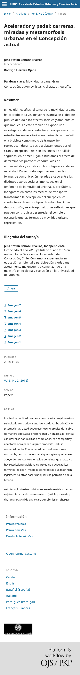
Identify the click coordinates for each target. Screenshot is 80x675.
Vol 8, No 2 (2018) (42, 13)
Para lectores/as (16, 524)
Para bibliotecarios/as (19, 536)
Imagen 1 (14, 342)
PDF (12, 288)
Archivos (21, 13)
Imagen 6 (14, 311)
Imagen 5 (14, 317)
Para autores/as (16, 530)
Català (10, 577)
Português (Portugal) (20, 602)
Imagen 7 (14, 305)
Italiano (11, 596)
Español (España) (18, 589)
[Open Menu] (4, 4)
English (11, 583)
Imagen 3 (14, 330)
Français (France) (18, 608)
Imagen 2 (14, 336)
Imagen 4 (14, 323)
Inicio (7, 13)
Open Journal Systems (21, 553)
